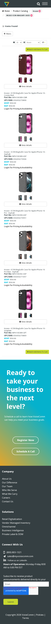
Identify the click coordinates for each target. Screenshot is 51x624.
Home (7, 10)
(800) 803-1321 (14, 552)
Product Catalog (20, 10)
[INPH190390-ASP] (25, 182)
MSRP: (7, 103)
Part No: (8, 97)
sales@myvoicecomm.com (20, 556)
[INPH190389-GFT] (25, 300)
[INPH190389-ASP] (25, 123)
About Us (7, 478)
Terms (25, 618)
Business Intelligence (13, 530)
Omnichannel (9, 526)
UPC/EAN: (8, 100)
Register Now (25, 440)
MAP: (6, 106)
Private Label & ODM (12, 534)
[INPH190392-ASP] (25, 241)
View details (26, 86)
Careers (6, 497)
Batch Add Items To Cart (37, 49)
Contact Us (7, 501)
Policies (40, 614)
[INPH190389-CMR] (25, 64)
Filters (8, 33)
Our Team (7, 486)
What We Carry (9, 493)
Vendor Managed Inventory (16, 522)
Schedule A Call (25, 451)
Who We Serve (9, 490)
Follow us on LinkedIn (17, 560)
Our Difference (9, 482)
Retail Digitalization (12, 519)
